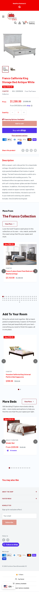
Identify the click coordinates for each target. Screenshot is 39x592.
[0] (24, 23)
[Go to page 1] (3, 296)
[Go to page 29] (19, 298)
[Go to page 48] (19, 300)
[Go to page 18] (34, 296)
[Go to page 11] (21, 296)
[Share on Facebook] (22, 150)
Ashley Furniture (12, 440)
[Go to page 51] (25, 300)
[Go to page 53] (28, 300)
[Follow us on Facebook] (3, 539)
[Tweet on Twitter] (31, 150)
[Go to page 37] (34, 298)
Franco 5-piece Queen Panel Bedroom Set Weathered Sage (20, 272)
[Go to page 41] (6, 300)
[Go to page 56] (34, 300)
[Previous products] (4, 271)
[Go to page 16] (30, 296)
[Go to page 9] (17, 296)
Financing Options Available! (14, 119)
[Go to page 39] (2, 300)
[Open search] (15, 23)
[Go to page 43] (10, 300)
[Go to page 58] (19, 302)
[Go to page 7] (14, 296)
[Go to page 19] (36, 296)
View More (8, 224)
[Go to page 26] (14, 298)
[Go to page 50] (23, 300)
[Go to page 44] (12, 300)
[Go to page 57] (36, 300)
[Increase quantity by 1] (24, 112)
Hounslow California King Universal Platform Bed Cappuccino (18, 375)
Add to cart (19, 123)
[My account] (20, 23)
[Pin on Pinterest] (27, 150)
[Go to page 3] (6, 296)
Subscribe (9, 522)
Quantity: (5, 112)
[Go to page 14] (26, 296)
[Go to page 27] (15, 298)
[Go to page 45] (14, 300)
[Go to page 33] (26, 298)
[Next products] (35, 271)
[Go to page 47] (17, 300)
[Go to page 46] (15, 300)
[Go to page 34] (28, 298)
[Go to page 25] (12, 298)
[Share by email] (35, 150)
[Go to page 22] (6, 298)
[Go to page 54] (30, 300)
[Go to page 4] (8, 296)
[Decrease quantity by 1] (12, 112)
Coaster (5, 91)
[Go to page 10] (19, 296)
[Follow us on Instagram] (7, 539)
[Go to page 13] (25, 296)
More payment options (19, 135)
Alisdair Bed (10, 443)
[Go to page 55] (32, 300)
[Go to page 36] (32, 298)
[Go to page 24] (10, 298)
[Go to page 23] (8, 298)
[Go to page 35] (30, 298)
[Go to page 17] (32, 296)
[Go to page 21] (4, 298)
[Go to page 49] (21, 300)
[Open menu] (3, 16)
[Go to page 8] (15, 296)
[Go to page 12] (23, 296)
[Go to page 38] (36, 298)
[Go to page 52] (26, 300)
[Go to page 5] (10, 296)
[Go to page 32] (25, 298)
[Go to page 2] (4, 296)
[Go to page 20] (2, 298)
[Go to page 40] (4, 300)
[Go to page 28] (17, 298)
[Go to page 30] (21, 298)
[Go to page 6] (12, 296)
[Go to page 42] (8, 300)
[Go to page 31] (23, 298)
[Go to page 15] (28, 296)
